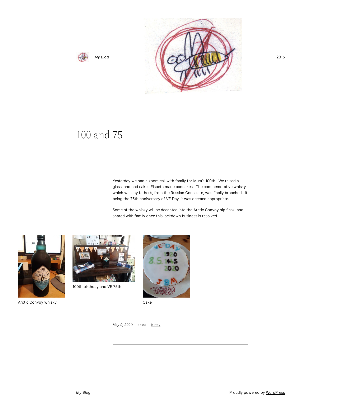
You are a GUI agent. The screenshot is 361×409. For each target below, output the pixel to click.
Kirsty (155, 325)
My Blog (101, 57)
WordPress (275, 392)
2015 (280, 57)
